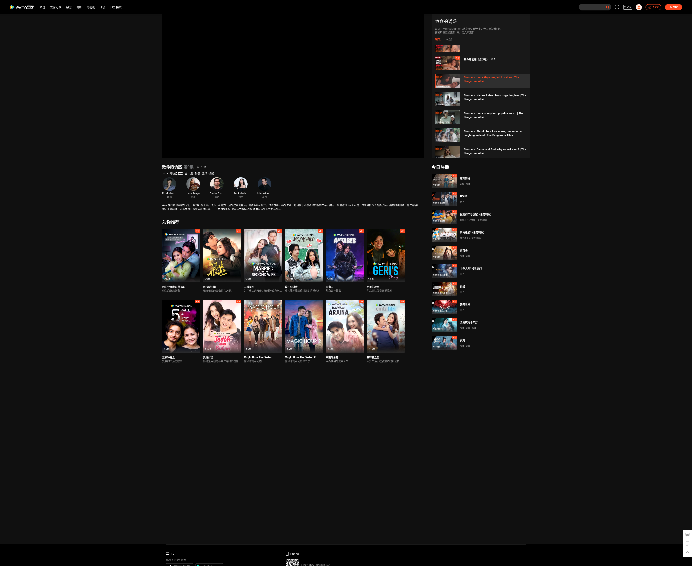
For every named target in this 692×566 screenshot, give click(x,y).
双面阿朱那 (332, 357)
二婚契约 (249, 286)
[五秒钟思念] (181, 326)
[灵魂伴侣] (222, 326)
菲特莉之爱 (373, 357)
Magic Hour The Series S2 (300, 357)
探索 (119, 7)
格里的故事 (373, 286)
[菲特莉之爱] (386, 326)
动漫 (102, 7)
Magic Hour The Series (258, 357)
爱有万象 (55, 7)
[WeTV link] (22, 7)
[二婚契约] (263, 255)
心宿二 (329, 286)
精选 (42, 7)
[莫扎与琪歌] (304, 255)
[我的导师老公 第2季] (181, 255)
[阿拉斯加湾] (222, 255)
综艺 (69, 7)
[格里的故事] (386, 255)
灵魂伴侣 (208, 357)
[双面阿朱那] (345, 326)
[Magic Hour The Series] (263, 326)
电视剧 (90, 7)
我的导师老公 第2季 (173, 286)
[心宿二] (345, 255)
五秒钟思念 (168, 357)
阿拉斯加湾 (209, 286)
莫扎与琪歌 (291, 286)
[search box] (608, 7)
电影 (79, 7)
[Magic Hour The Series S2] (304, 326)
